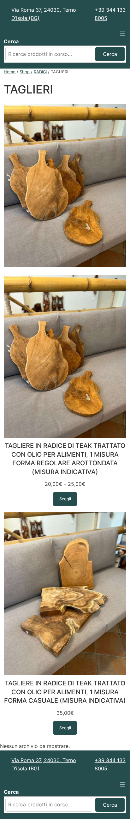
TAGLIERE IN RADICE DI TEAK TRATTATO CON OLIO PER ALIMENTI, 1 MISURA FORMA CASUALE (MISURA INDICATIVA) (65, 691)
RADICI (40, 71)
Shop (25, 71)
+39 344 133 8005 (110, 14)
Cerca (11, 41)
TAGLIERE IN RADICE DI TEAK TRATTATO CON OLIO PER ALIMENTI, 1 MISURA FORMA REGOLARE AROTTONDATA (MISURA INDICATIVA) (65, 459)
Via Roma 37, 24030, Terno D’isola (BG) (43, 14)
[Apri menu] (122, 34)
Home (9, 71)
